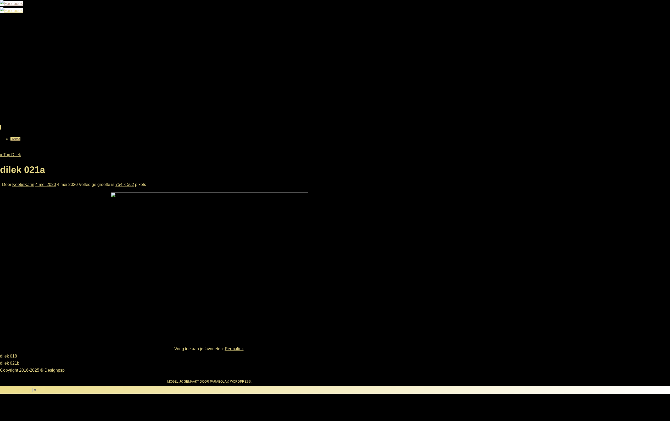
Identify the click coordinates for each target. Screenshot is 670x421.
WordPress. (241, 381)
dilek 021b (9, 363)
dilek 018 (8, 356)
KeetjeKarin (23, 184)
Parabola (218, 381)
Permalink (234, 349)
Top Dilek (10, 155)
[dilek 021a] (209, 337)
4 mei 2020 (45, 184)
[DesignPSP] (11, 3)
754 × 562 (124, 184)
